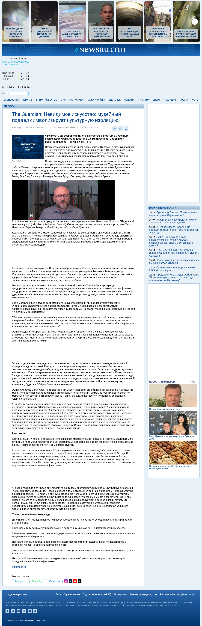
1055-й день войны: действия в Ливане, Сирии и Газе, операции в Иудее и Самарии (174, 253)
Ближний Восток (46, 100)
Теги (58, 594)
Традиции (170, 100)
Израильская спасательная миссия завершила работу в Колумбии (173, 221)
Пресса (184, 100)
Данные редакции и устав (143, 594)
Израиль (27, 100)
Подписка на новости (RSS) (97, 594)
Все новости (11, 100)
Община (129, 100)
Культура (143, 100)
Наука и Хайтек (96, 100)
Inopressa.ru (19, 566)
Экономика (76, 100)
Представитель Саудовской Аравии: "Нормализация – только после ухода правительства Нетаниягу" (174, 277)
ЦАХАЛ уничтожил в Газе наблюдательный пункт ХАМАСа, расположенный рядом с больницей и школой (171, 241)
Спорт (156, 100)
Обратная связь (71, 594)
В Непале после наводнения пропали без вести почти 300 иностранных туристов (174, 230)
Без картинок (121, 594)
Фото (195, 100)
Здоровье (115, 100)
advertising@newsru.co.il (182, 594)
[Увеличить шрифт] (120, 128)
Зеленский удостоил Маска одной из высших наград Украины (174, 261)
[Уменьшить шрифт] (114, 128)
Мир (63, 100)
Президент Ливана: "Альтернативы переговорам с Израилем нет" (173, 214)
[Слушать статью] (129, 128)
